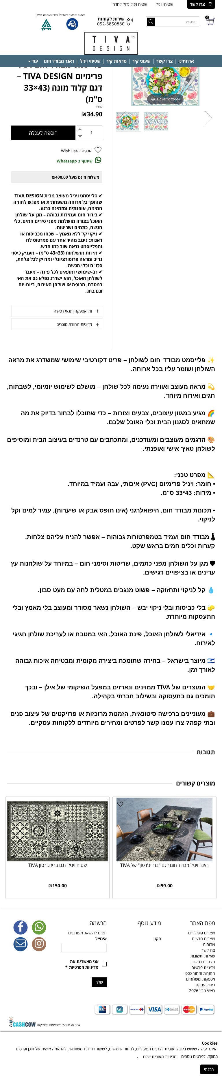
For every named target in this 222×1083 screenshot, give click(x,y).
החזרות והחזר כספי (199, 973)
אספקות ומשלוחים (200, 979)
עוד (35, 61)
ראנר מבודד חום (59, 61)
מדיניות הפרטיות (84, 967)
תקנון (157, 938)
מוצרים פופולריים (201, 933)
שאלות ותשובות (202, 956)
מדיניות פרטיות (203, 967)
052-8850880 (111, 24)
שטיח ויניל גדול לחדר (130, 4)
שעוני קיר (141, 61)
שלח (99, 982)
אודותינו (186, 61)
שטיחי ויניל (164, 4)
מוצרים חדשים (203, 938)
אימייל (101, 938)
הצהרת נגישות (203, 961)
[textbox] (138, 923)
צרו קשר (197, 4)
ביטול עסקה (205, 984)
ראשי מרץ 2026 (202, 990)
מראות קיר (116, 61)
